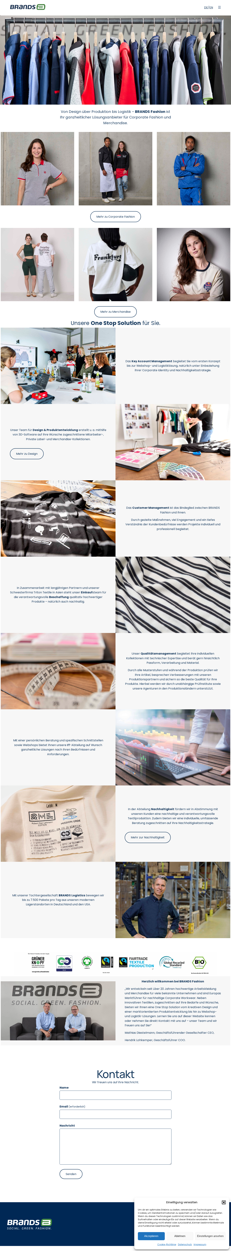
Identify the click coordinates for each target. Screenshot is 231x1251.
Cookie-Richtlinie (166, 1244)
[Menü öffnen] (219, 7)
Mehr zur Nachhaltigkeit (148, 837)
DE (206, 7)
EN (211, 7)
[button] (224, 1202)
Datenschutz (185, 1244)
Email (72, 1106)
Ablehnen (179, 1235)
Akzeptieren (151, 1235)
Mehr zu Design (27, 454)
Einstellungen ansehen (210, 1235)
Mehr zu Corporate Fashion (115, 217)
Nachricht (67, 1126)
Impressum (200, 1244)
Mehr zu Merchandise (115, 312)
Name (64, 1088)
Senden (71, 1174)
